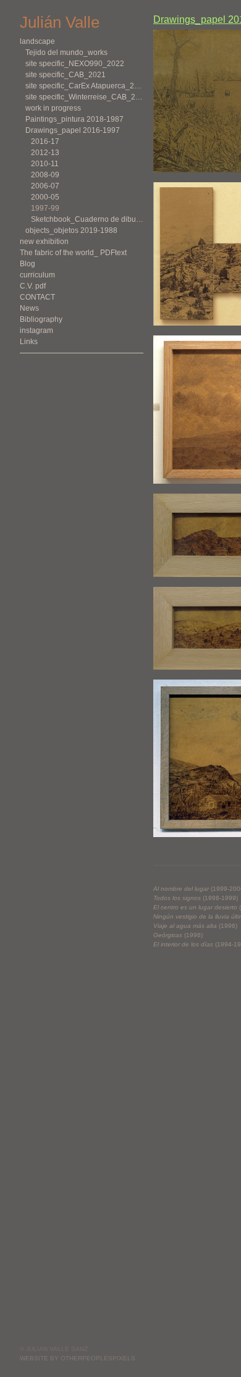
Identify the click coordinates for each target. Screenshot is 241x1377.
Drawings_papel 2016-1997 (72, 130)
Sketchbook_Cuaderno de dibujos (87, 219)
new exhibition (44, 241)
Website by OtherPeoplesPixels (77, 1358)
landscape (37, 41)
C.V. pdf (33, 286)
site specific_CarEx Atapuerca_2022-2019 (84, 86)
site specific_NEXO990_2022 (74, 63)
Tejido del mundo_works (66, 52)
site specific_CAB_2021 (65, 74)
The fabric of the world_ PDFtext (73, 252)
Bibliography (41, 319)
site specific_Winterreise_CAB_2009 (84, 97)
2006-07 (45, 186)
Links (29, 341)
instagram (36, 330)
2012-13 (45, 152)
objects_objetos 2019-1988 (71, 230)
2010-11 (45, 163)
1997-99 (45, 208)
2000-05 (45, 197)
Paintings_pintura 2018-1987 (74, 119)
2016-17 (45, 141)
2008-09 (45, 175)
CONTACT (37, 297)
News (29, 308)
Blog (27, 263)
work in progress (53, 108)
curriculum (37, 275)
